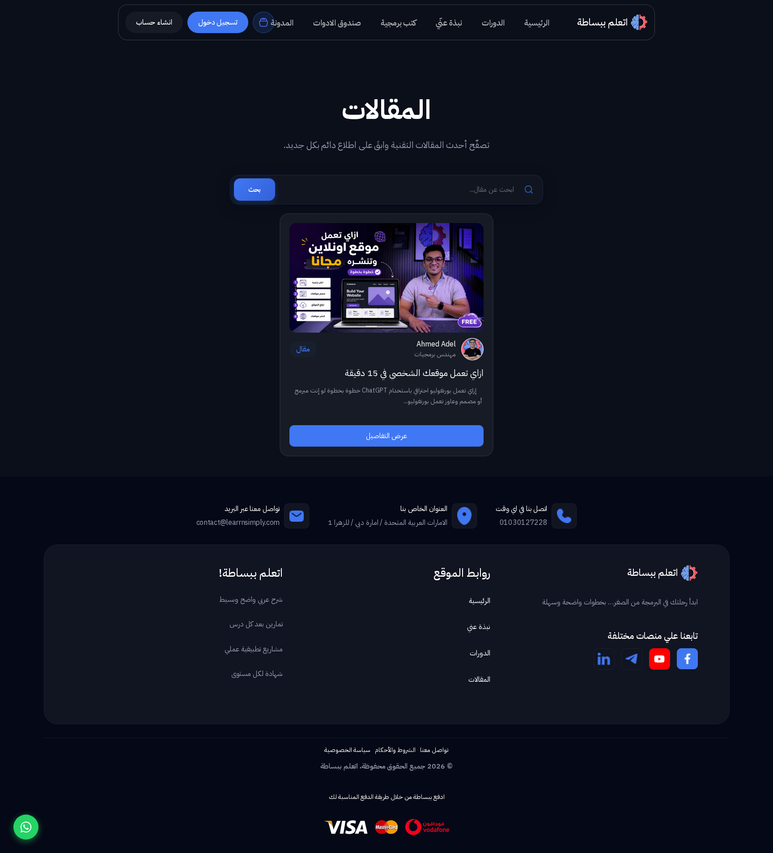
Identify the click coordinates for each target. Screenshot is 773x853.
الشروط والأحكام (395, 750)
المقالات (479, 679)
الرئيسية (479, 600)
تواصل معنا (434, 750)
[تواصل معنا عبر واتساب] (25, 827)
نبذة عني (478, 626)
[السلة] (263, 22)
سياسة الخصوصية (347, 750)
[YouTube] (659, 659)
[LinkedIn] (604, 659)
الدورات (480, 653)
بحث (254, 189)
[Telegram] (631, 659)
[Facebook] (687, 659)
